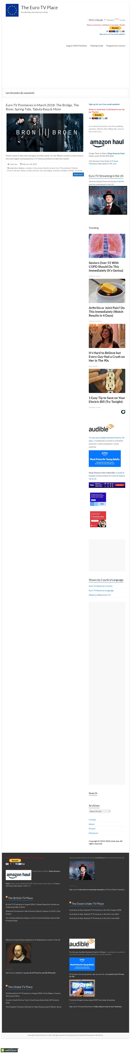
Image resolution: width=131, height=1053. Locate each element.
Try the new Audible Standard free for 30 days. (87, 952)
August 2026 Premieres (76, 45)
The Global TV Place (20, 987)
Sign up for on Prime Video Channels (96, 889)
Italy (99, 163)
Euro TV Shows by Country (100, 586)
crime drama (37, 168)
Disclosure (93, 833)
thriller (71, 170)
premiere (56, 170)
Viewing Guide (96, 45)
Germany (93, 163)
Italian (23, 170)
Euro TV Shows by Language (101, 590)
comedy (28, 168)
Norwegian (47, 170)
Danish (46, 168)
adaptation (13, 168)
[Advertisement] (65, 69)
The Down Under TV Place (88, 903)
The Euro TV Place (39, 7)
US (95, 479)
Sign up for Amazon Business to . (95, 1006)
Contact (92, 819)
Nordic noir (38, 170)
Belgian (22, 168)
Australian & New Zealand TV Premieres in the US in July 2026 (94, 914)
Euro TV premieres (63, 168)
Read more (78, 174)
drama (52, 168)
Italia (121, 475)
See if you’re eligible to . (31, 973)
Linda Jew (13, 164)
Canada (119, 472)
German (17, 170)
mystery (29, 170)
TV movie (78, 170)
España (92, 475)
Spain (104, 163)
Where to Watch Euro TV (100, 595)
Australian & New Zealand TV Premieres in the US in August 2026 (95, 910)
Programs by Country (115, 45)
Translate (122, 20)
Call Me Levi (100, 858)
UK (110, 163)
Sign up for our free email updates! (112, 34)
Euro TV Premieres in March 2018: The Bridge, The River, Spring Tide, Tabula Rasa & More (42, 107)
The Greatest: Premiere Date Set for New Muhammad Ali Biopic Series (33, 1007)
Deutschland (102, 475)
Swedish (64, 170)
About (91, 824)
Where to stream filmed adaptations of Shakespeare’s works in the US (33, 940)
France (115, 161)
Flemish (74, 168)
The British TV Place (20, 898)
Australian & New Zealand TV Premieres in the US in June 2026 (94, 918)
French (10, 170)
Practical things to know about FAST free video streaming (92, 1000)
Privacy (92, 828)
